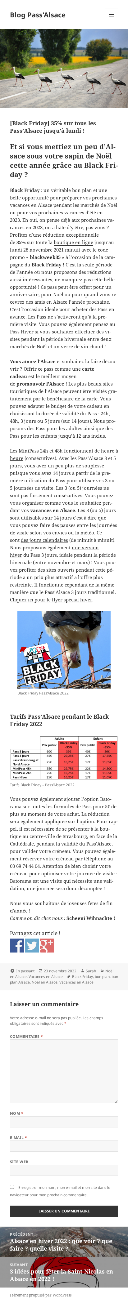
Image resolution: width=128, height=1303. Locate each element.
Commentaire (26, 1036)
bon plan (102, 976)
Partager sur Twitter (32, 946)
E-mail (18, 1137)
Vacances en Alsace (46, 976)
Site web (19, 1161)
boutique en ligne (73, 242)
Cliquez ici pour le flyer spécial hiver (51, 599)
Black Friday (82, 976)
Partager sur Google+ (47, 946)
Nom (16, 1113)
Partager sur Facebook (17, 946)
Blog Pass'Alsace (38, 14)
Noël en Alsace (44, 982)
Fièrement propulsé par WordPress (40, 1295)
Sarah (91, 971)
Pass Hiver (22, 331)
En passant (25, 971)
